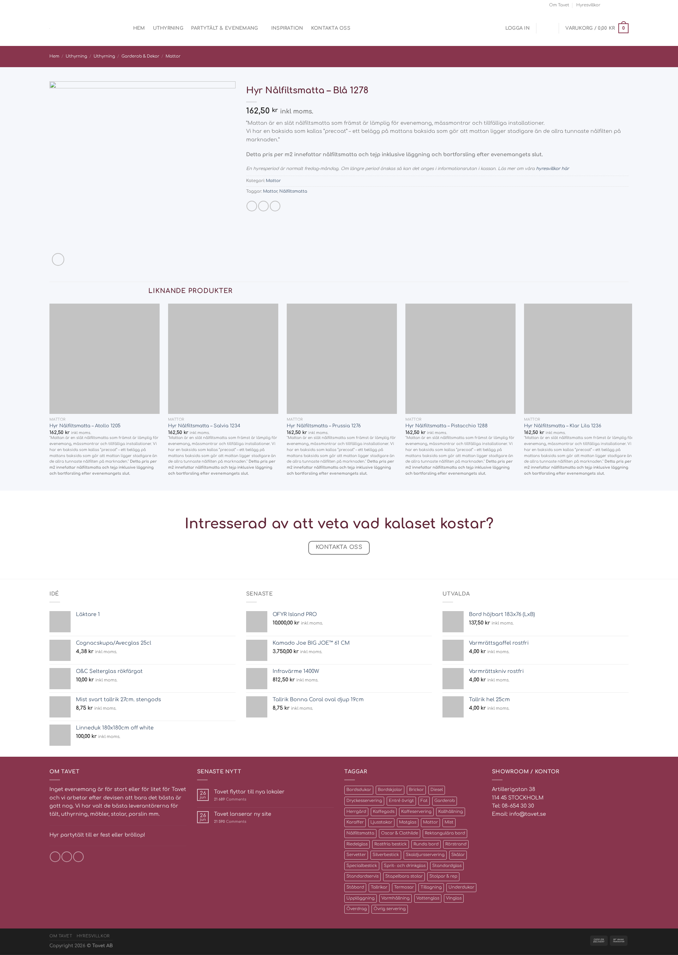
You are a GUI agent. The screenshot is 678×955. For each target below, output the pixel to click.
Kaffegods (383, 811)
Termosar (404, 887)
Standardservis (362, 876)
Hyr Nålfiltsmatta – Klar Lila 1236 (562, 425)
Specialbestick (361, 865)
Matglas (407, 822)
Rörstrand (455, 844)
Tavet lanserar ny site (242, 814)
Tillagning (431, 887)
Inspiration (287, 28)
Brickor (416, 789)
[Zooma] (58, 259)
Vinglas (454, 898)
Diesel (436, 789)
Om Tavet (559, 5)
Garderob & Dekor (140, 56)
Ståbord (355, 887)
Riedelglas (357, 844)
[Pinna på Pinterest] (275, 206)
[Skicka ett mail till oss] (619, 5)
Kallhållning (450, 811)
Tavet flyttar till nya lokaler (249, 792)
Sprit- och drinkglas (405, 865)
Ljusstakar (381, 822)
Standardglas (447, 865)
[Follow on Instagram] (613, 5)
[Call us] (626, 5)
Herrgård (356, 811)
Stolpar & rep (443, 876)
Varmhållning (395, 898)
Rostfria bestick (390, 844)
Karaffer (355, 822)
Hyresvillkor (588, 5)
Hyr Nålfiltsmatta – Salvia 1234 (204, 425)
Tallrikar (379, 887)
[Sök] (122, 28)
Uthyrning (168, 28)
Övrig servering (390, 909)
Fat (424, 800)
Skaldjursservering (425, 855)
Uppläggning (360, 898)
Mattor (173, 56)
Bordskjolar (390, 789)
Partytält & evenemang (224, 28)
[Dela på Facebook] (251, 206)
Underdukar (461, 887)
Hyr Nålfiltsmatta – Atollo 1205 (84, 425)
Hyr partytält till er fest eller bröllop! (97, 835)
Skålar (458, 855)
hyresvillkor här (552, 168)
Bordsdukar (358, 789)
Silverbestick (386, 855)
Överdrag (356, 909)
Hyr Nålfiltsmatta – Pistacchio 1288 (446, 425)
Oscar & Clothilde (399, 833)
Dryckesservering (364, 800)
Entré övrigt (401, 800)
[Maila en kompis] (263, 206)
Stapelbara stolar (404, 876)
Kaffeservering (416, 811)
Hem (139, 28)
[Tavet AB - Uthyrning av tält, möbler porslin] (79, 28)
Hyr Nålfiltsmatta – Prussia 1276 (324, 425)
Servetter (356, 855)
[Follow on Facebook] (607, 5)
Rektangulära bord (445, 833)
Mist (449, 822)
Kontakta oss (330, 28)
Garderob (444, 800)
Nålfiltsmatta (293, 191)
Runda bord (426, 844)
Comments (230, 799)
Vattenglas (427, 898)
